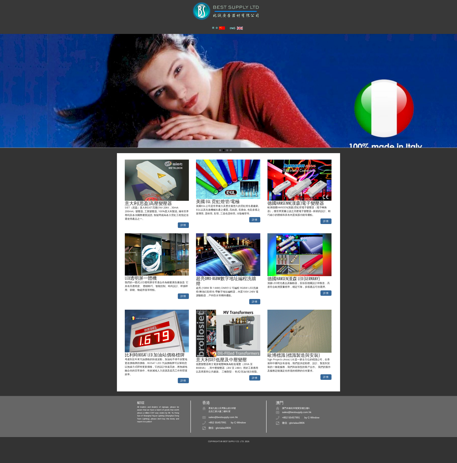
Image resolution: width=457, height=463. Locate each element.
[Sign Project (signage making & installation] (299, 331)
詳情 (183, 225)
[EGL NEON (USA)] (228, 179)
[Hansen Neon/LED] (299, 179)
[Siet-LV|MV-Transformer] (228, 333)
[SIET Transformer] (157, 180)
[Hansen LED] (299, 254)
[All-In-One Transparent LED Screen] (157, 254)
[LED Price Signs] (157, 330)
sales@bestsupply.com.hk (223, 417)
